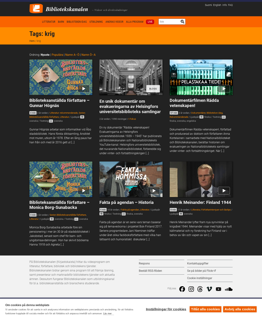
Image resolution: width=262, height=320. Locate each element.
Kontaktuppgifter (197, 263)
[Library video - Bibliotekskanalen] (36, 8)
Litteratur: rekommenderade (64, 112)
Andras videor (114, 21)
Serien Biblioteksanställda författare (68, 215)
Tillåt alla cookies (205, 309)
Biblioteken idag (77, 21)
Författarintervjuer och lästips (216, 209)
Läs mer (107, 313)
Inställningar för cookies (166, 309)
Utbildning (96, 21)
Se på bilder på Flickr (200, 270)
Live (150, 21)
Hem (35, 21)
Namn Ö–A (88, 54)
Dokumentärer (198, 112)
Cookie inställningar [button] (199, 278)
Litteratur (48, 21)
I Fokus (132, 119)
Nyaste (45, 54)
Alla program (134, 21)
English (217, 5)
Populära (57, 54)
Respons (144, 263)
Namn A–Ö (72, 54)
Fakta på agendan (130, 209)
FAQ (230, 5)
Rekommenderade (179, 117)
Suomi (208, 5)
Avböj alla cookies (240, 309)
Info (224, 5)
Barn (61, 21)
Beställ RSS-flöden (150, 270)
